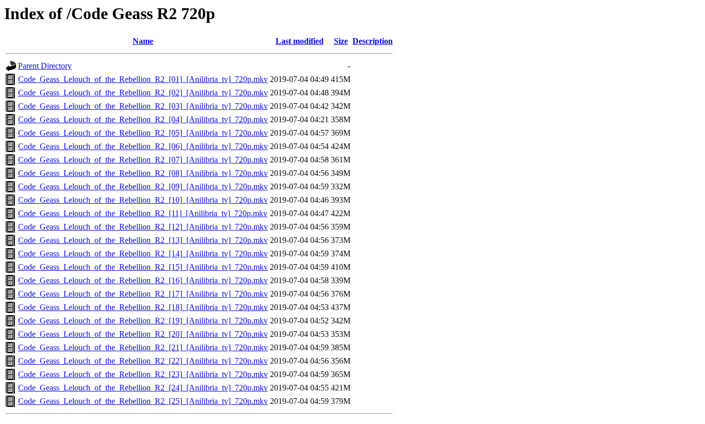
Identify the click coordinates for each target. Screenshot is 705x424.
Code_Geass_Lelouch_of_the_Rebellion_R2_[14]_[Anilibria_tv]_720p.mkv (143, 253)
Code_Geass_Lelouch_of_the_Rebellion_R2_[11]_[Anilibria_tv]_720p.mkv (142, 213)
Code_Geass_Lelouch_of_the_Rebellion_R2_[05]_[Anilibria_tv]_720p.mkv (143, 132)
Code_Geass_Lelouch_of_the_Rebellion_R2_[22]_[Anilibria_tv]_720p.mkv (143, 360)
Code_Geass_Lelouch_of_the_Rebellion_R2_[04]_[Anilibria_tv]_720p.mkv (143, 119)
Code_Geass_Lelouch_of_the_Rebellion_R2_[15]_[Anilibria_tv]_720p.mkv (143, 267)
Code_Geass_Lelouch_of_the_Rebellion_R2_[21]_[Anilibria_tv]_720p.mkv (143, 347)
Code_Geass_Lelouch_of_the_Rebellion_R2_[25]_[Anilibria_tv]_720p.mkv (143, 401)
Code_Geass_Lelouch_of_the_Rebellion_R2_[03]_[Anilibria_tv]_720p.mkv (143, 106)
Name (143, 41)
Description (372, 41)
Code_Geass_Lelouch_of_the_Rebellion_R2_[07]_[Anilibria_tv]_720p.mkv (143, 159)
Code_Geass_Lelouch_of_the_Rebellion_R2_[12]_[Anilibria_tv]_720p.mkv (143, 226)
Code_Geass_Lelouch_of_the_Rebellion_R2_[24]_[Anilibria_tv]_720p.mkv (143, 387)
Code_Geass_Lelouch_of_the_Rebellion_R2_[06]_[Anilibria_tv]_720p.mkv (143, 146)
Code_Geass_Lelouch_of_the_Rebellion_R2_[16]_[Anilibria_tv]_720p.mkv (143, 280)
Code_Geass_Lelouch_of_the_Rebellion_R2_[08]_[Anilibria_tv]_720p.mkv (143, 173)
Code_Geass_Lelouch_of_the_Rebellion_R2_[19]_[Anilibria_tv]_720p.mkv (143, 320)
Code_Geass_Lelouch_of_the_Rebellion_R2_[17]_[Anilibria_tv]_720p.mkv (143, 293)
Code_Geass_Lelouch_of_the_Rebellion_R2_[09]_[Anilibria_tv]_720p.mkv (143, 186)
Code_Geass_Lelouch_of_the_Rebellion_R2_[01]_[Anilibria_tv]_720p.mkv (143, 79)
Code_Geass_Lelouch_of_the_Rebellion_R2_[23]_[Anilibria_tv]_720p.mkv (143, 374)
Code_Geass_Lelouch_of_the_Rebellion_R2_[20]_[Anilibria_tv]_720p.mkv (143, 334)
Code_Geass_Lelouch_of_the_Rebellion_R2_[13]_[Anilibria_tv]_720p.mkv (143, 240)
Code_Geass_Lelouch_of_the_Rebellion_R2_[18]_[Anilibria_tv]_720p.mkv (143, 307)
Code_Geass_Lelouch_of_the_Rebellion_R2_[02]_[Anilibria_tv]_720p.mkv (143, 92)
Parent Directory (45, 65)
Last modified (300, 41)
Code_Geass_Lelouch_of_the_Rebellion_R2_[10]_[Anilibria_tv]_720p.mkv (143, 199)
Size (341, 41)
